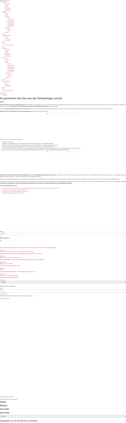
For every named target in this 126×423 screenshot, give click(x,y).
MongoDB (7, 40)
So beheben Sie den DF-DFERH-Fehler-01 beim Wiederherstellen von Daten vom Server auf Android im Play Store (31, 188)
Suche (1, 231)
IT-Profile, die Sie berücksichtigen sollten (10, 265)
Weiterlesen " (3, 250)
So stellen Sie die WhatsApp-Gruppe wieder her (14, 189)
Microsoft (7, 27)
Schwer (7, 7)
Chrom (9, 18)
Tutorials (5, 95)
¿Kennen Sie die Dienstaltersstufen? (9, 277)
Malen (6, 5)
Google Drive (11, 23)
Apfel (6, 15)
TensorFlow (8, 10)
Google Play (11, 26)
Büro (9, 30)
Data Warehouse (7, 35)
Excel (4, 43)
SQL (6, 37)
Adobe (7, 13)
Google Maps (11, 24)
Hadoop (7, 38)
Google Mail (11, 21)
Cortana (10, 29)
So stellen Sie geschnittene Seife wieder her (13, 193)
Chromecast (11, 19)
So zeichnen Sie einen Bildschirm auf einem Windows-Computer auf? (17, 271)
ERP (4, 41)
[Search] (1, 236)
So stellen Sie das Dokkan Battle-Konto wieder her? (15, 191)
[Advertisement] (39, 203)
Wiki (4, 46)
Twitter (7, 32)
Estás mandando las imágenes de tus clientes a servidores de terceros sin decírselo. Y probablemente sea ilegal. (28, 247)
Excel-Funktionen (9, 45)
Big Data (5, 2)
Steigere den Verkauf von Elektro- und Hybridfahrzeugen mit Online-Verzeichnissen (21, 253)
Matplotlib (7, 8)
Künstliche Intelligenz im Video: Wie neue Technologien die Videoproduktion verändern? (22, 259)
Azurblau (7, 4)
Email (1, 288)
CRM (4, 34)
